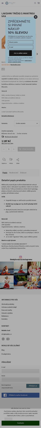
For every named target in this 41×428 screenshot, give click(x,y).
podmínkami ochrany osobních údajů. (20, 61)
